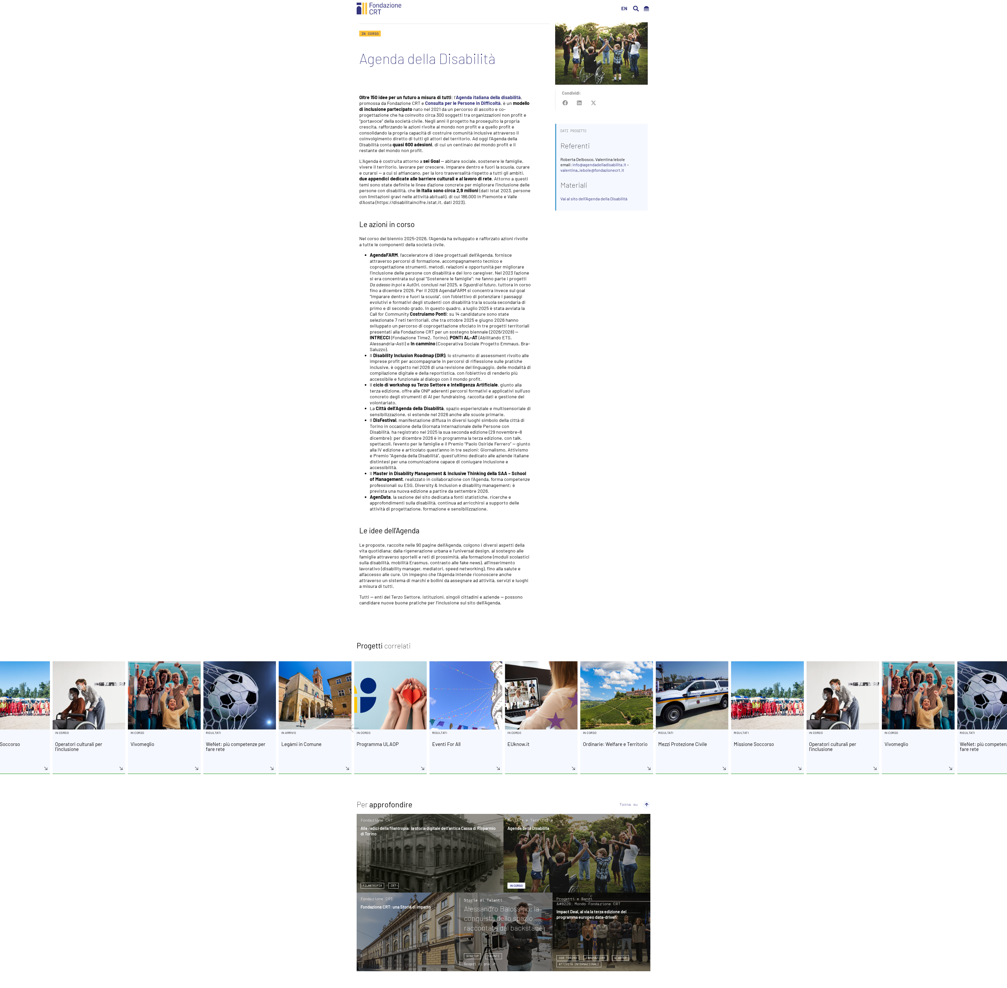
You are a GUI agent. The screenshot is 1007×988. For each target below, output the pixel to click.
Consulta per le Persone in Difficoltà (463, 103)
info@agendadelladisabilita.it (599, 164)
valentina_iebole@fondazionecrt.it (592, 170)
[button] (636, 8)
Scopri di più (477, 964)
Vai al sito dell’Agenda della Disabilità (593, 198)
